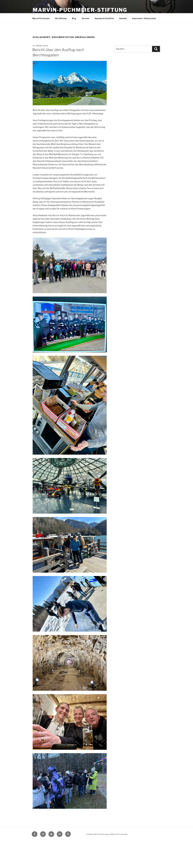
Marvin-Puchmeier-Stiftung (80, 10)
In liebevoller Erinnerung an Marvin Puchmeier (107, 834)
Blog (74, 18)
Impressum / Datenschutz (144, 18)
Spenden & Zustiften (104, 18)
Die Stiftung (61, 18)
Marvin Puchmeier (41, 18)
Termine (85, 18)
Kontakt (123, 18)
